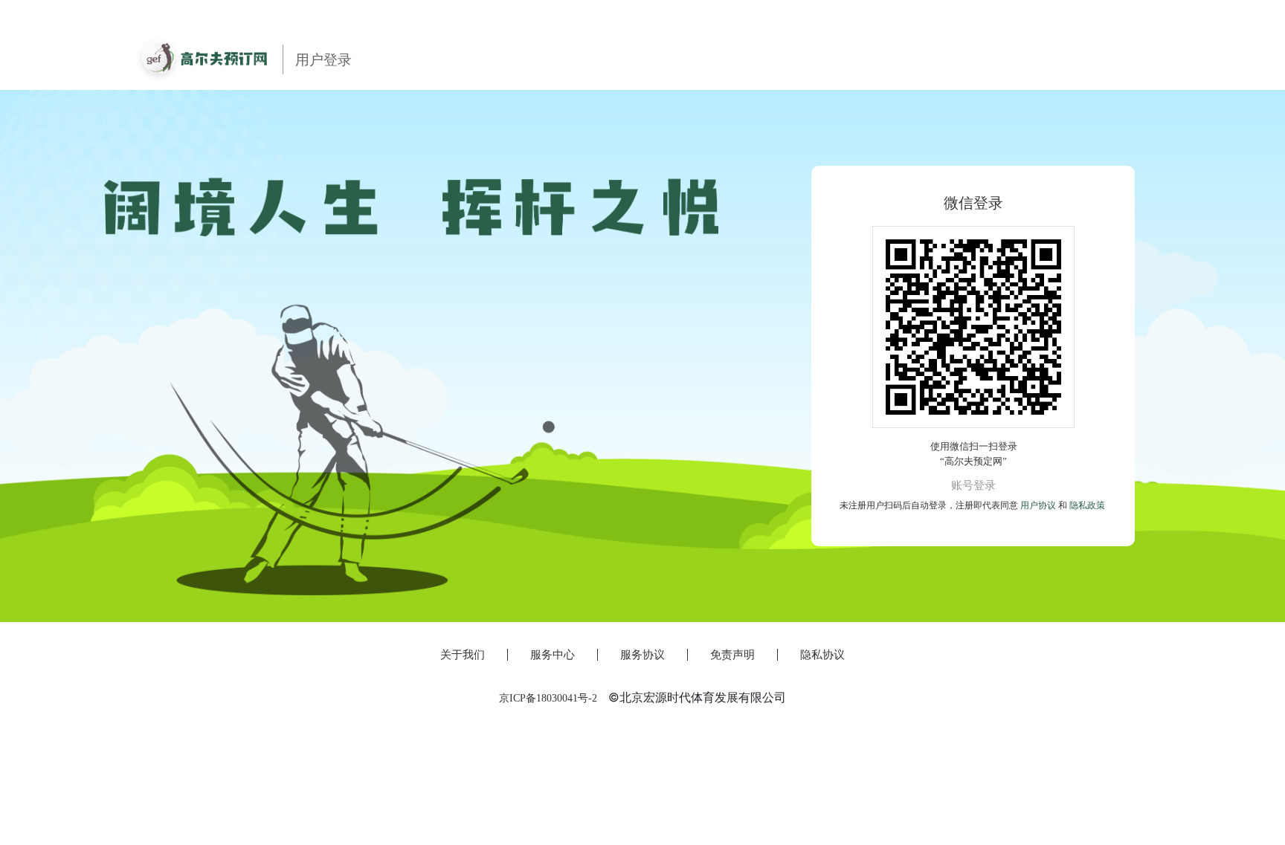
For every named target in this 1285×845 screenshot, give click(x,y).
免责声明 (732, 655)
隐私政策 (1087, 505)
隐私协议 (822, 655)
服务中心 (552, 655)
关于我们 (462, 655)
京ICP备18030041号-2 (548, 698)
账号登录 (973, 485)
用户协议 (1038, 505)
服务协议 (642, 655)
